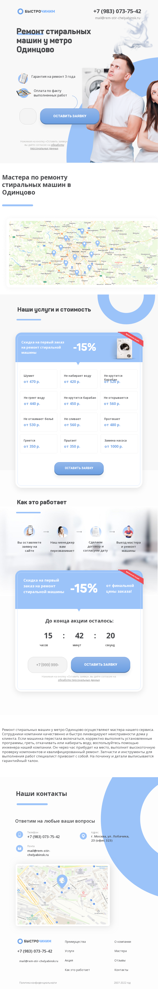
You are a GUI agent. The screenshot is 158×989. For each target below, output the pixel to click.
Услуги (69, 951)
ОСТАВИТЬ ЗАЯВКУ (69, 116)
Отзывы (119, 960)
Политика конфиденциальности (38, 982)
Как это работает (77, 970)
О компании (122, 942)
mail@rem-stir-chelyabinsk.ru (117, 18)
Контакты (121, 970)
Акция (69, 960)
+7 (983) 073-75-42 (117, 11)
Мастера (120, 951)
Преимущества (75, 942)
